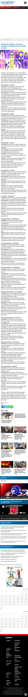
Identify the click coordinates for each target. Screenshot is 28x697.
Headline (17, 676)
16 (25, 599)
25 (6, 604)
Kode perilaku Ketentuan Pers (9, 655)
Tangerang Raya (17, 679)
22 (21, 601)
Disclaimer (8, 7)
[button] (14, 491)
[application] (14, 491)
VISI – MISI (8, 661)
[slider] (13, 497)
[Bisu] (24, 497)
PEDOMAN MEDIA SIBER (18, 656)
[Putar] (1, 497)
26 (9, 604)
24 (2, 604)
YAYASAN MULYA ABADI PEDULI (7, 561)
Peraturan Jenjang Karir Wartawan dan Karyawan (17, 646)
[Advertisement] (14, 23)
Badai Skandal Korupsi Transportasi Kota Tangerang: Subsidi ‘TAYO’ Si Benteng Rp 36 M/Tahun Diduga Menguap (12, 550)
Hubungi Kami (8, 673)
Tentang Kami (8, 664)
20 (13, 601)
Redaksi (3, 7)
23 (25, 601)
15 (21, 599)
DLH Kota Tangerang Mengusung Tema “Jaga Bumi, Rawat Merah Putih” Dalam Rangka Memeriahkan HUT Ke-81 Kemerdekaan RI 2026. (14, 538)
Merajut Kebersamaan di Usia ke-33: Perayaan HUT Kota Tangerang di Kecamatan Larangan (12, 557)
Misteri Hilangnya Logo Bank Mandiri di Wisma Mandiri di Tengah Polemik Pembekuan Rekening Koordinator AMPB (14, 534)
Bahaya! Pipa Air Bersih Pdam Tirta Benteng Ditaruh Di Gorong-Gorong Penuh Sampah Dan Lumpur (13, 541)
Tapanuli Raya (8, 683)
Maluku (8, 680)
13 (13, 599)
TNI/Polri (17, 684)
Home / (2, 39)
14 (17, 599)
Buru (7, 676)
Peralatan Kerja (16, 7)
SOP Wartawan (17, 660)
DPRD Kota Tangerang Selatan (7, 559)
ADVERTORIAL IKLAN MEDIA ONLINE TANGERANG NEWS (18, 670)
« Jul (1, 609)
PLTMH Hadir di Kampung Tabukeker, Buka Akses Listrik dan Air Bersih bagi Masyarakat (13, 531)
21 (17, 601)
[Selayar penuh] (26, 497)
